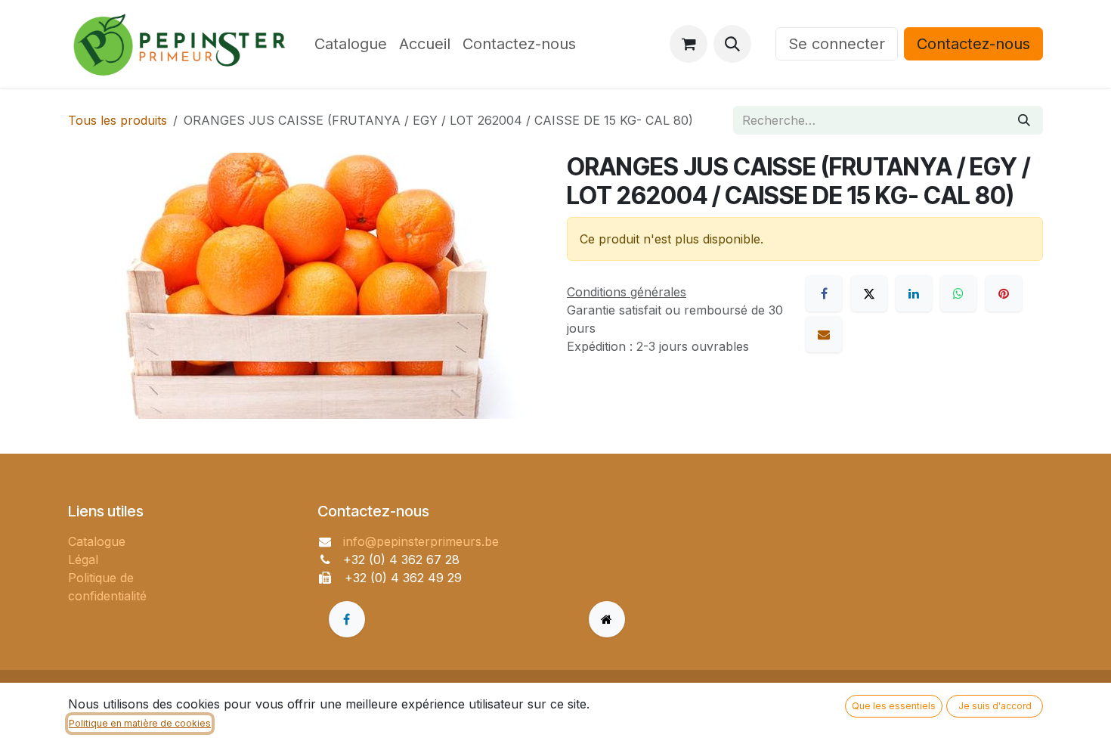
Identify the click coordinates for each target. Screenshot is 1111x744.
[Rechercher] (1024, 120)
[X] (869, 293)
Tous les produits (117, 120)
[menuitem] (350, 43)
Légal (83, 559)
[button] (732, 44)
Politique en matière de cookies (140, 723)
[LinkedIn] (914, 293)
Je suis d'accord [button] (995, 705)
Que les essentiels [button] (894, 705)
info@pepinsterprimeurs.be (421, 541)
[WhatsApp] (958, 293)
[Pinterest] (1004, 293)
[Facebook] (824, 293)
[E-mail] (824, 334)
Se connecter (836, 44)
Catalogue (96, 541)
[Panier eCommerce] (688, 44)
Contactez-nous (973, 44)
